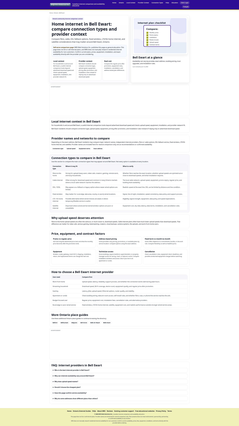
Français (185, 7)
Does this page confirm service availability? (70, 393)
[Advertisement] (107, 101)
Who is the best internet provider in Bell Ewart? (72, 370)
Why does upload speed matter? (66, 382)
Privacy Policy (161, 411)
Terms (169, 411)
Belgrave (74, 323)
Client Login (184, 3)
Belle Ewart (106, 323)
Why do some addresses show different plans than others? (76, 399)
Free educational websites (145, 411)
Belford (55, 323)
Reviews (110, 411)
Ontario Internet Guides (82, 411)
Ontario (121, 3)
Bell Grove (83, 323)
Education (175, 3)
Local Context (130, 3)
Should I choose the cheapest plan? (67, 387)
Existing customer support (124, 411)
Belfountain (64, 323)
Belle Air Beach (95, 323)
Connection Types (157, 3)
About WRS (101, 411)
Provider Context (143, 3)
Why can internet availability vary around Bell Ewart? (74, 376)
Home (114, 3)
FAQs (167, 3)
